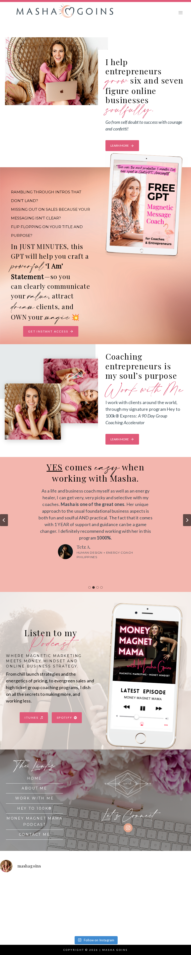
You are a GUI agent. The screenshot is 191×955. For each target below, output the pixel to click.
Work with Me (34, 798)
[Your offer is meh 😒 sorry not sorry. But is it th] (72, 918)
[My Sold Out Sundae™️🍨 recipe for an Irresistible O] (119, 918)
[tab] (89, 587)
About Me (34, 788)
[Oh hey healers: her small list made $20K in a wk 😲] (24, 918)
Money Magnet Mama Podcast (34, 821)
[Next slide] (187, 520)
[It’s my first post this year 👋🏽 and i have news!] (72, 891)
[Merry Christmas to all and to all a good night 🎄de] (119, 891)
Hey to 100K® (34, 808)
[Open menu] (180, 12)
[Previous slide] (4, 520)
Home (34, 778)
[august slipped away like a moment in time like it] (24, 891)
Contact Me (34, 834)
